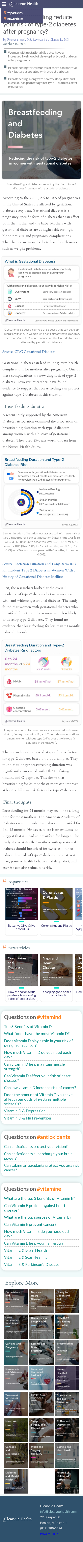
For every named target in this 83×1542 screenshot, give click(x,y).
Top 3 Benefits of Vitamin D (28, 1026)
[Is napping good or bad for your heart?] (56, 984)
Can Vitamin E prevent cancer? (30, 1224)
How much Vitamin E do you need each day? (37, 1233)
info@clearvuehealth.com (58, 1511)
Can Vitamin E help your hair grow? (33, 1243)
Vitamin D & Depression (25, 1110)
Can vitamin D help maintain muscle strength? (34, 1066)
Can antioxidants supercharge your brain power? (38, 1156)
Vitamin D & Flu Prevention (27, 1118)
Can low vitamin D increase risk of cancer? (40, 1087)
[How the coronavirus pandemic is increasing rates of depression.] (21, 984)
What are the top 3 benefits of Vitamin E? (39, 1198)
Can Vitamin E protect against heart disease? (34, 1207)
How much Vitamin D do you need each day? (37, 1054)
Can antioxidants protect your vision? (35, 1146)
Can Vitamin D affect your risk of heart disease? (37, 1078)
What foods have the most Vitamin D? (37, 1033)
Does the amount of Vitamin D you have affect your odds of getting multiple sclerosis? (38, 1099)
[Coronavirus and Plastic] (56, 918)
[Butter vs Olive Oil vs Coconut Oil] (21, 918)
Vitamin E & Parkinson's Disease (31, 1264)
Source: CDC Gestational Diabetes (28, 351)
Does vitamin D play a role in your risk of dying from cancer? (38, 1043)
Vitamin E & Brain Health (25, 1250)
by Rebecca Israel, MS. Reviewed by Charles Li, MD (36, 40)
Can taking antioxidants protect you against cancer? (41, 1167)
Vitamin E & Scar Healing (25, 1257)
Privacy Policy (49, 1533)
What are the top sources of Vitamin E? (37, 1217)
